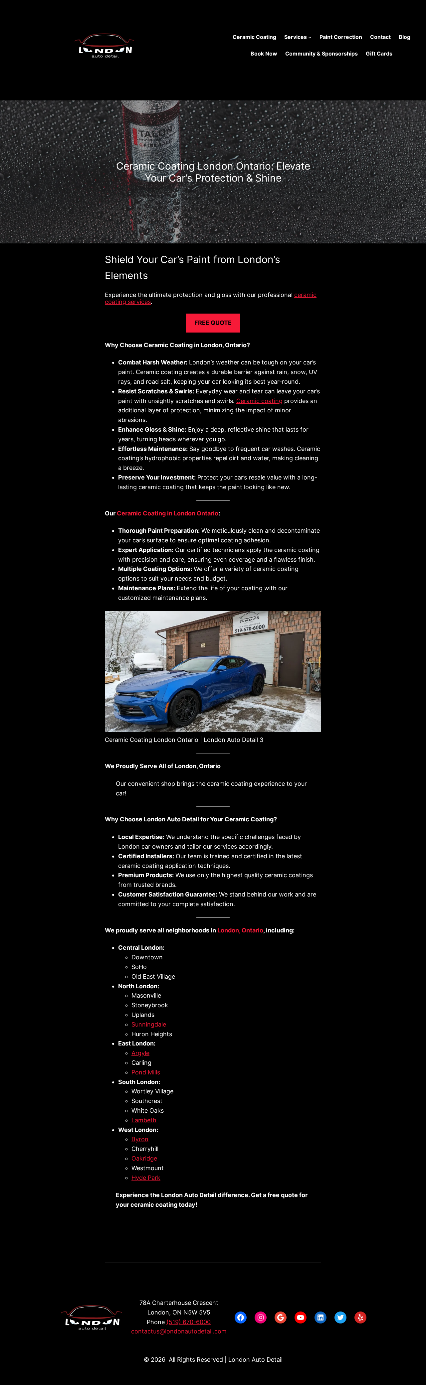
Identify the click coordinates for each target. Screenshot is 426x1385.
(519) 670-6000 (188, 1321)
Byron (139, 1139)
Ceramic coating (259, 400)
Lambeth (143, 1120)
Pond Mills (145, 1072)
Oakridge (144, 1158)
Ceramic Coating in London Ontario (167, 513)
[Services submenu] (310, 37)
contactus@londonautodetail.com (179, 1331)
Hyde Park (145, 1177)
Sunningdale (148, 1024)
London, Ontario (239, 930)
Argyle (140, 1052)
